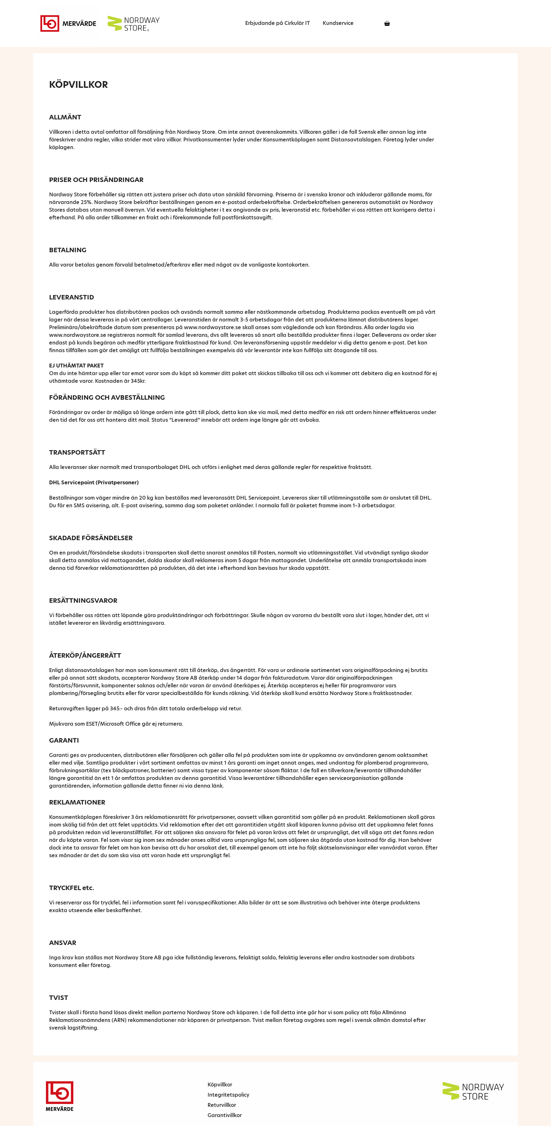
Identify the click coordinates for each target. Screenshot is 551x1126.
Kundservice (338, 23)
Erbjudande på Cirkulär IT (277, 23)
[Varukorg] (387, 23)
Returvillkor (222, 1105)
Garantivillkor (225, 1115)
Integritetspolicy (228, 1095)
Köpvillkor (220, 1084)
